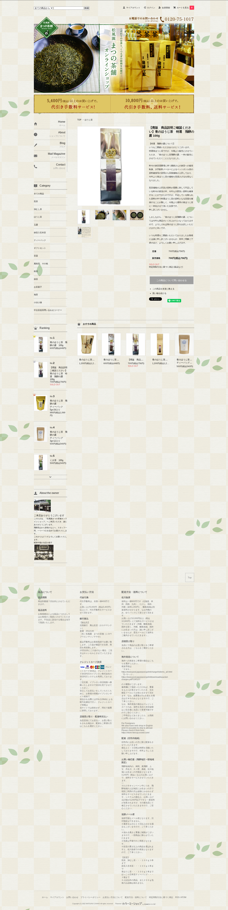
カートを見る (184, 8)
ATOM (183, 897)
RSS (177, 897)
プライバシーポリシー (90, 897)
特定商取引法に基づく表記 (161, 897)
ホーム (45, 897)
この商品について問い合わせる (171, 280)
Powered (118, 903)
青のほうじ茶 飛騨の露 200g (167, 359)
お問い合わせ (72, 897)
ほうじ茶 (89, 120)
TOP (79, 120)
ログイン (151, 8)
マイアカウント (133, 8)
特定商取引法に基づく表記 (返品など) (166, 267)
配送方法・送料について (136, 897)
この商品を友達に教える (163, 289)
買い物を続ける (159, 293)
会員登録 (166, 8)
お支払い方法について (113, 897)
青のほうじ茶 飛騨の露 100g (118, 359)
